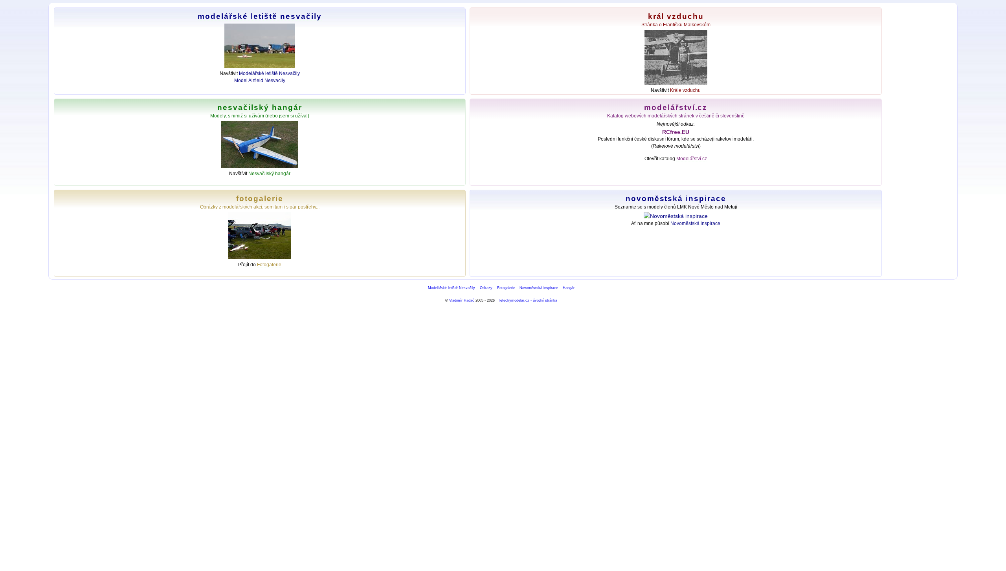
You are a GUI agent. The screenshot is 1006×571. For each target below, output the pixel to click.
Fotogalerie (269, 264)
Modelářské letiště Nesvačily (269, 73)
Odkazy (486, 288)
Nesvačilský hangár (269, 173)
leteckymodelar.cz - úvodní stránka (528, 300)
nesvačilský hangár (259, 107)
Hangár (569, 288)
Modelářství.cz (691, 158)
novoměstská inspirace (676, 198)
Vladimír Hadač (461, 300)
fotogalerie (259, 198)
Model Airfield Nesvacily (259, 80)
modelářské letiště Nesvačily (259, 16)
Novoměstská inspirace (695, 223)
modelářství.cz (675, 107)
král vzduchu (676, 16)
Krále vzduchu (685, 90)
